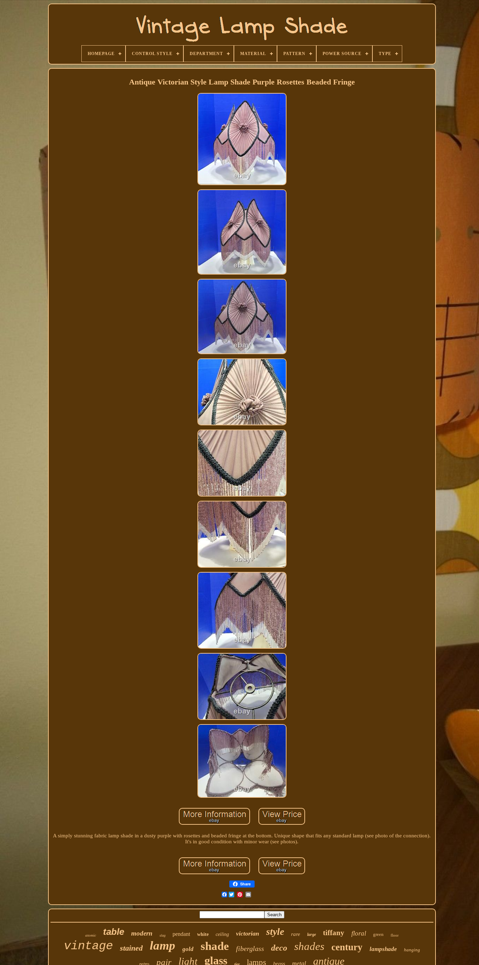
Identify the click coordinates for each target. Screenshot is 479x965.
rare (295, 934)
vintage (88, 946)
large (311, 934)
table (113, 931)
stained (131, 948)
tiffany (333, 933)
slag (163, 935)
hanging (412, 949)
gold (188, 949)
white (203, 934)
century (347, 947)
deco (279, 947)
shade (215, 946)
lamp (162, 945)
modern (142, 933)
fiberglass (250, 948)
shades (309, 946)
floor (395, 935)
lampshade (383, 949)
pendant (181, 934)
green (378, 934)
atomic (90, 935)
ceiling (222, 934)
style (275, 931)
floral (358, 933)
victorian (247, 933)
